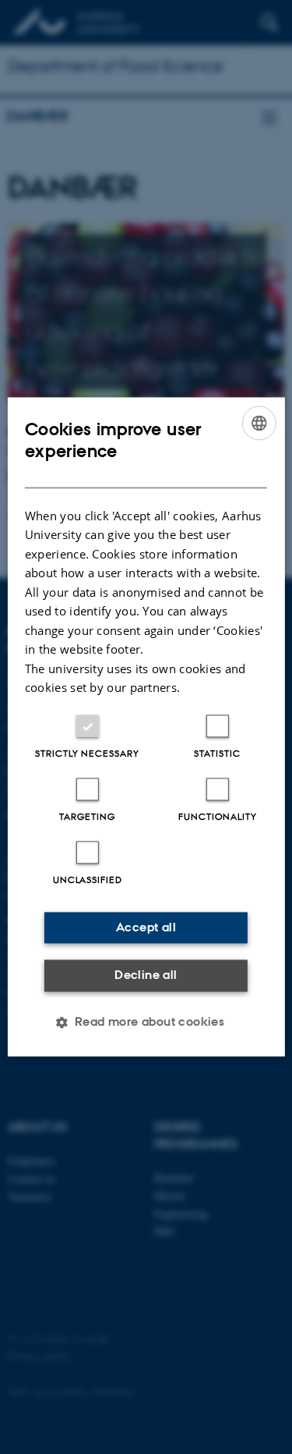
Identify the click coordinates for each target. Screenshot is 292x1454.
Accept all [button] (146, 927)
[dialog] (145, 726)
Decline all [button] (145, 974)
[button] (146, 1022)
